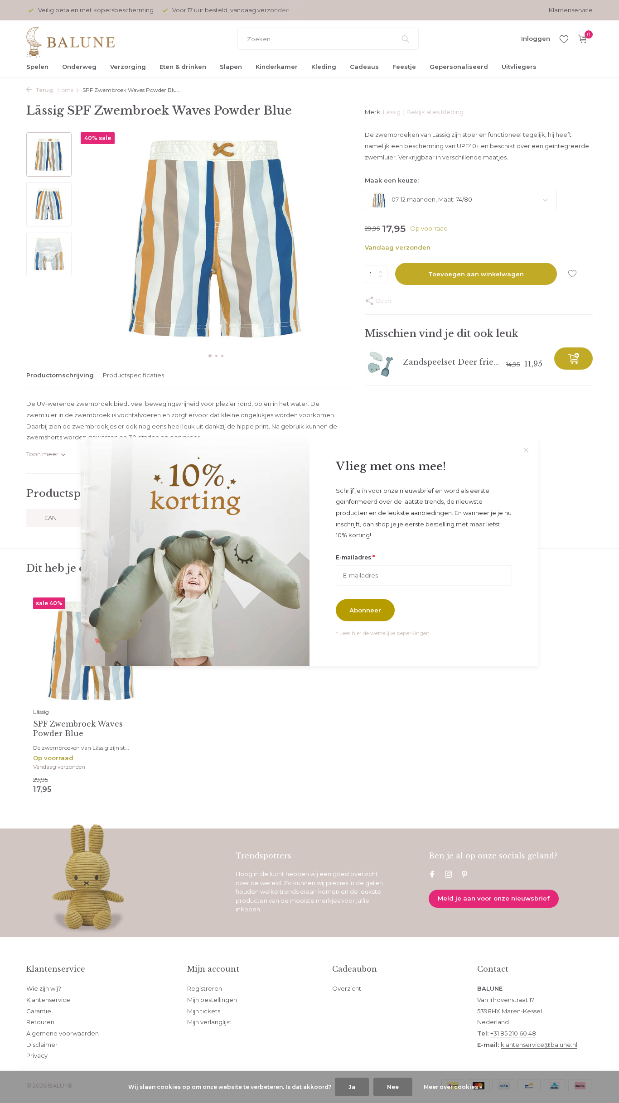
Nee (393, 1087)
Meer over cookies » (453, 1087)
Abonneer (365, 609)
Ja (351, 1087)
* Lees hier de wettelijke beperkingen (383, 632)
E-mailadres (355, 557)
